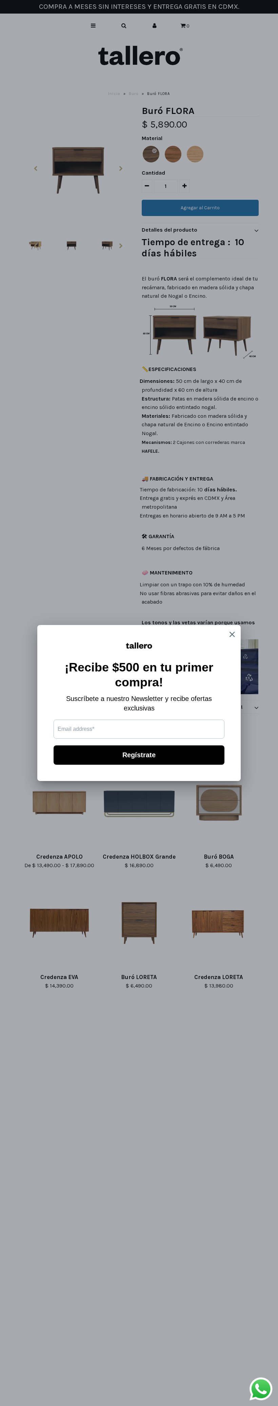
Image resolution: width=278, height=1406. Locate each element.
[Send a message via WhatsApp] (261, 1389)
